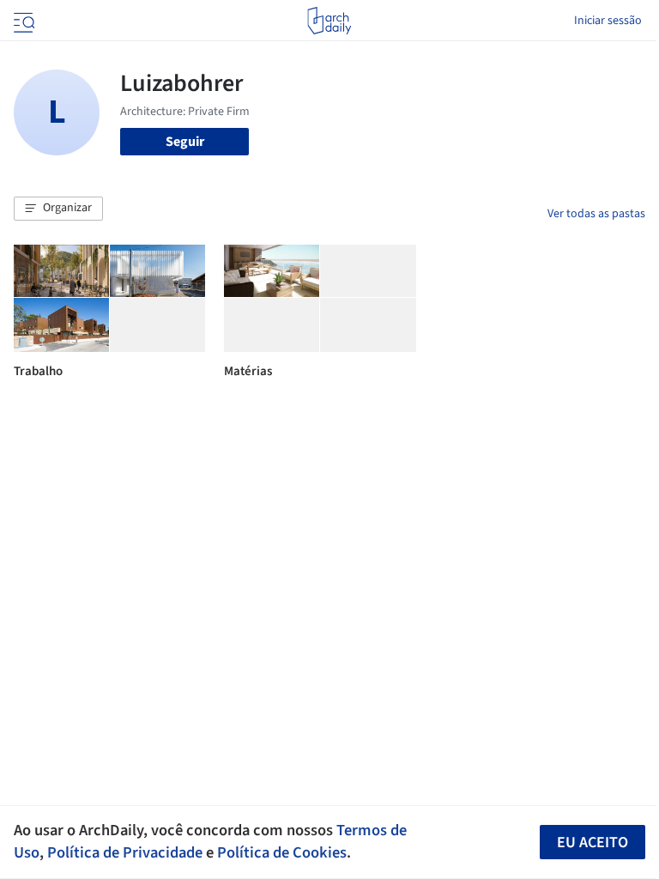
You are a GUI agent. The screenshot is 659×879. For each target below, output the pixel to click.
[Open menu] (22, 21)
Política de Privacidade (125, 852)
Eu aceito (592, 842)
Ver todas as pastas (596, 214)
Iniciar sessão (608, 21)
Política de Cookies (282, 852)
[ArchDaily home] (329, 20)
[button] (58, 209)
